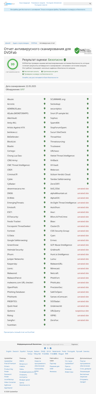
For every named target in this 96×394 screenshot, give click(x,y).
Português (71, 351)
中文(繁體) (53, 354)
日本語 (43, 351)
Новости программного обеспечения (40, 363)
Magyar (61, 354)
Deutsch (16, 351)
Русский (79, 351)
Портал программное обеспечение (85, 363)
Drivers (6, 366)
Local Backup (9, 379)
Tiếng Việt (37, 354)
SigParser (7, 385)
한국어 (49, 351)
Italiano (36, 351)
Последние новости (41, 5)
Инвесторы (69, 372)
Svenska (86, 351)
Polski (64, 351)
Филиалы (53, 371)
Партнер (53, 363)
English (8, 351)
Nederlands (56, 351)
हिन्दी (66, 354)
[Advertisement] (48, 26)
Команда (68, 369)
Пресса (67, 366)
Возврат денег (25, 380)
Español (23, 351)
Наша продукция (24, 3)
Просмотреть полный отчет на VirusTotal (19, 332)
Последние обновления (54, 3)
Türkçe (30, 354)
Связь (22, 369)
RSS (36, 374)
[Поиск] (90, 3)
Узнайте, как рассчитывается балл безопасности (40, 77)
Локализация (85, 371)
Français (30, 351)
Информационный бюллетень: (29, 344)
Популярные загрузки (38, 3)
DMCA (22, 361)
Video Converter (10, 382)
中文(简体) (45, 354)
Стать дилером (85, 369)
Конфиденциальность (28, 372)
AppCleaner (8, 388)
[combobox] (75, 3)
